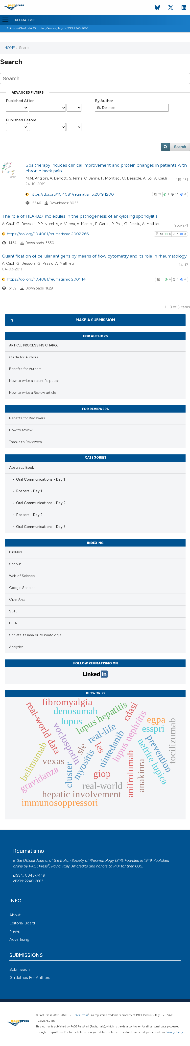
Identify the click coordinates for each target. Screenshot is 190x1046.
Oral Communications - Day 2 (41, 503)
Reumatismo (25, 20)
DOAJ (14, 623)
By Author (104, 100)
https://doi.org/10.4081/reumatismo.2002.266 (48, 234)
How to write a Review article (32, 393)
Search (180, 147)
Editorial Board (22, 923)
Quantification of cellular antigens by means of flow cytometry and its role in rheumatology (94, 256)
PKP (116, 866)
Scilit (13, 611)
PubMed (15, 552)
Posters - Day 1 (29, 491)
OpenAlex (17, 599)
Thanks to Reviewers (25, 442)
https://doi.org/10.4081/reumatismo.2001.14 (46, 279)
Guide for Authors (23, 357)
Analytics (16, 647)
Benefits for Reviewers (27, 418)
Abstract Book (21, 467)
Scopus (15, 564)
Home (9, 48)
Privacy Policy (174, 1032)
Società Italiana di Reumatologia (35, 635)
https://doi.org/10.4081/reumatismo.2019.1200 (72, 194)
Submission (19, 969)
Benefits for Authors (25, 369)
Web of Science (22, 576)
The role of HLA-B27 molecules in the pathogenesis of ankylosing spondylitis (80, 216)
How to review (20, 430)
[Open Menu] (5, 20)
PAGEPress (38, 866)
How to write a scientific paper (34, 381)
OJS (138, 866)
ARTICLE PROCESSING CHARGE (34, 345)
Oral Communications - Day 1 (40, 479)
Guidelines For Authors (29, 977)
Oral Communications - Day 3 (41, 526)
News (14, 931)
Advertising (19, 939)
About (15, 915)
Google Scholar (22, 588)
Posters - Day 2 (29, 515)
